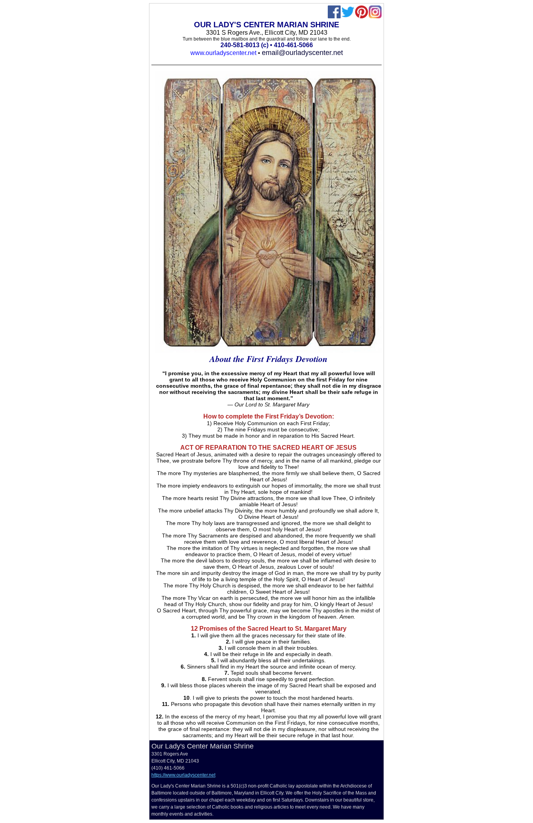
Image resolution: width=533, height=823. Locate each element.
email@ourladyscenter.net (302, 53)
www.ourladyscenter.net (223, 53)
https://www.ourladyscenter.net (183, 775)
